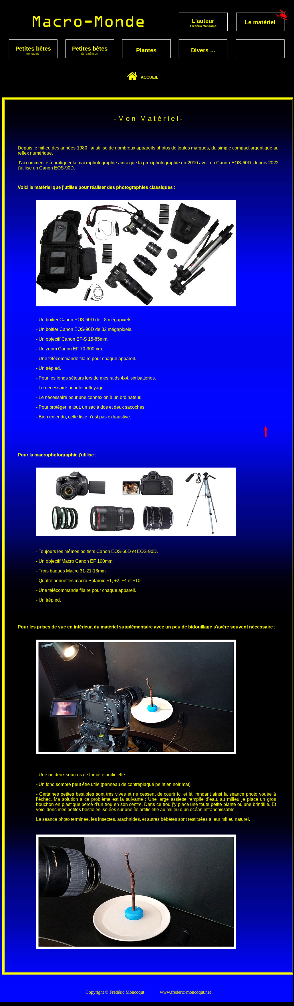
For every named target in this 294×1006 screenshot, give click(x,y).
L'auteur (203, 21)
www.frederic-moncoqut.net (185, 992)
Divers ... (203, 50)
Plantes (146, 50)
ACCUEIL (149, 77)
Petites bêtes (33, 48)
